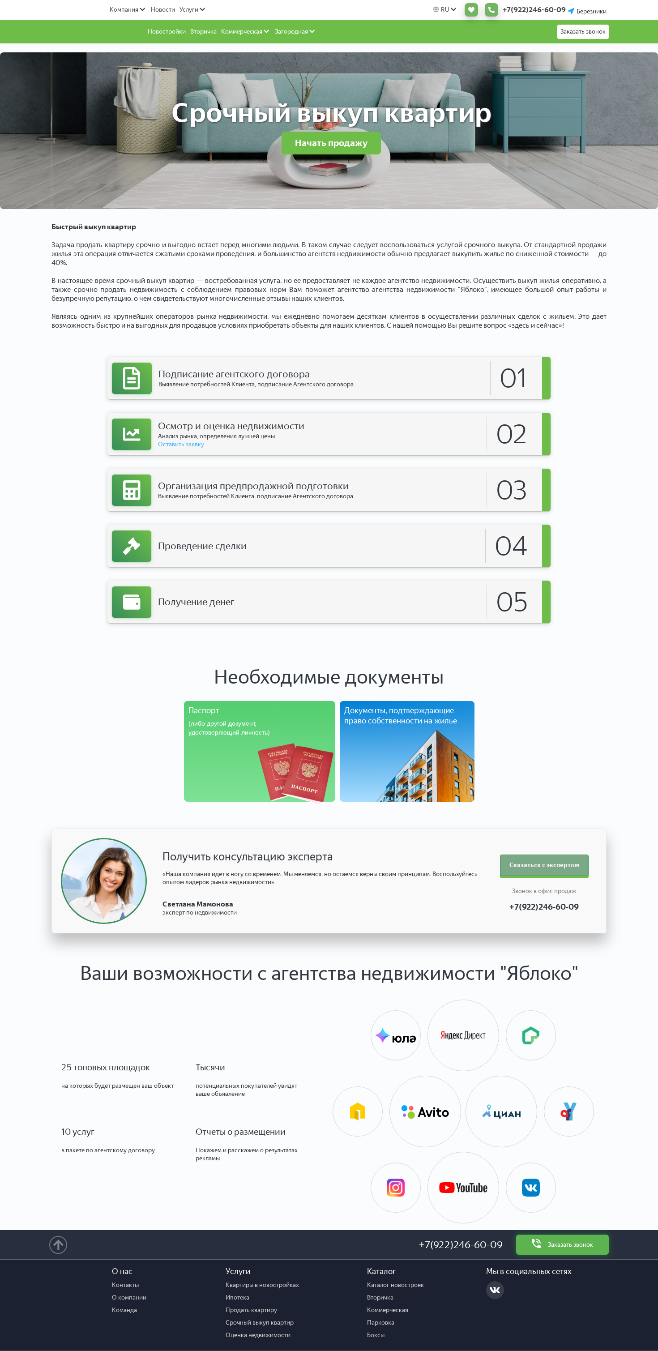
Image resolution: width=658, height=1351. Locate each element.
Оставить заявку (181, 444)
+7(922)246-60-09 (461, 1245)
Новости (163, 9)
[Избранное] (469, 10)
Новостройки (167, 31)
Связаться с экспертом (544, 865)
